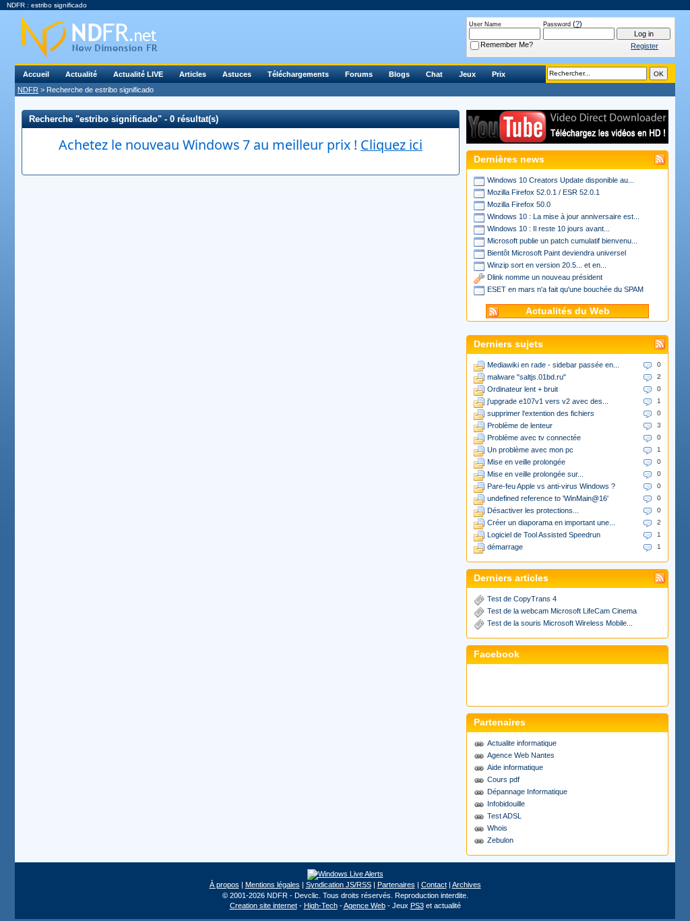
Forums (359, 74)
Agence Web (364, 905)
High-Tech (321, 905)
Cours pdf (503, 779)
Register (644, 46)
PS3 (417, 905)
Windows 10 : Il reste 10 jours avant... (548, 229)
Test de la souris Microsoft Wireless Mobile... (560, 623)
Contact (434, 885)
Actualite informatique (522, 743)
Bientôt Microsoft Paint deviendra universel (556, 253)
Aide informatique (515, 767)
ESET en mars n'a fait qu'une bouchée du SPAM (565, 289)
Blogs (399, 74)
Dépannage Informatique (527, 792)
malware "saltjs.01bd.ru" (526, 377)
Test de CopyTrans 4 (522, 599)
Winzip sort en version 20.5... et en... (546, 265)
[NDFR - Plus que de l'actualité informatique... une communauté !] (345, 37)
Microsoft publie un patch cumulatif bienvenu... (562, 241)
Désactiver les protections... (533, 510)
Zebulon (500, 840)
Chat (434, 74)
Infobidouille (506, 804)
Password (557, 24)
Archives (466, 885)
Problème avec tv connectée (534, 438)
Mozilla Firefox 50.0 (519, 204)
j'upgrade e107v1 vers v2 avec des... (547, 401)
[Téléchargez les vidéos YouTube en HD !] (567, 137)
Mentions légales (272, 885)
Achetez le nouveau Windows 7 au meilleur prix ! (240, 145)
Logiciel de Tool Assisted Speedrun (543, 535)
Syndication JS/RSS (338, 885)
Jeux (467, 74)
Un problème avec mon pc (530, 450)
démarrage (505, 547)
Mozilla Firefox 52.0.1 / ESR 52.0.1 (543, 192)
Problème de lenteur (520, 425)
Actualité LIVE (138, 74)
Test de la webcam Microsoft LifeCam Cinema (562, 611)
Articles (192, 74)
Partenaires (396, 885)
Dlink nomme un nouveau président (544, 277)
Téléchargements (298, 74)
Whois (497, 828)
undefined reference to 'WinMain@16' (547, 498)
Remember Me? (506, 44)
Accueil (36, 74)
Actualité (81, 74)
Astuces (236, 74)
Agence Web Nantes (521, 755)
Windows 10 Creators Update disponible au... (560, 180)
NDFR (28, 90)
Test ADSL (504, 816)
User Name (485, 24)
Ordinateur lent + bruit (522, 389)
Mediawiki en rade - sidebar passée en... (553, 365)
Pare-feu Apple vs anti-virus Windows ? (551, 486)
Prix (498, 74)
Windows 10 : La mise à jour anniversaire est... (563, 216)
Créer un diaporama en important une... (551, 522)
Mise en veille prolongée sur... (535, 474)
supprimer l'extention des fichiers (540, 413)
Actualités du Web (568, 311)
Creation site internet (263, 905)
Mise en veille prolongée (526, 462)
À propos (224, 885)
